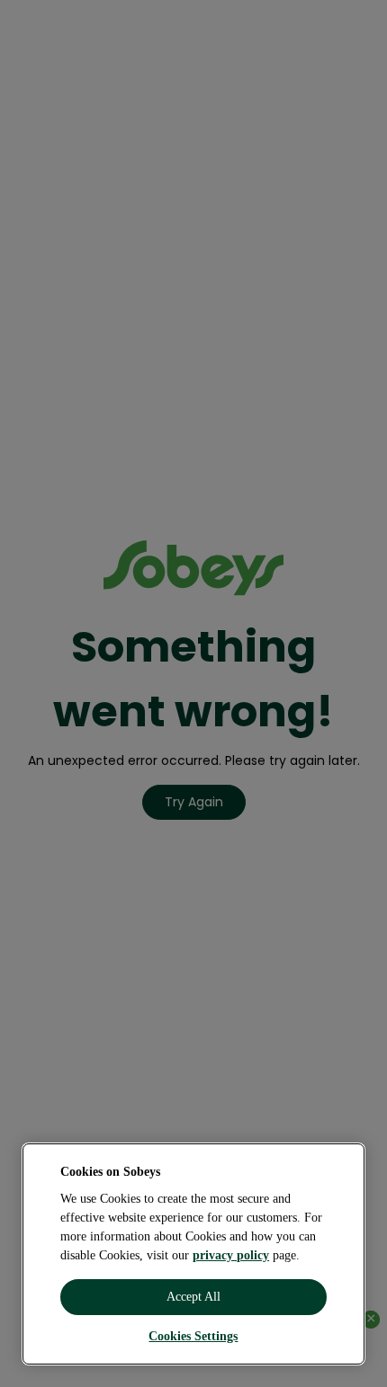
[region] (193, 1253)
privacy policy (231, 1255)
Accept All (193, 1296)
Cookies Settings (193, 1336)
